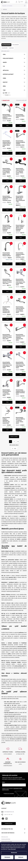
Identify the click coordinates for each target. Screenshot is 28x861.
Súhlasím (20, 857)
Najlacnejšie (15, 44)
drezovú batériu (11, 461)
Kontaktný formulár (8, 823)
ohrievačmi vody (17, 584)
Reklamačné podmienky (6, 841)
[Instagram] (6, 818)
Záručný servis (4, 836)
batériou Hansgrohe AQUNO (13, 662)
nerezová (14, 537)
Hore (15, 448)
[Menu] (26, 2)
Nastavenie (14, 852)
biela (8, 537)
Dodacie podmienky (5, 839)
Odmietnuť (7, 857)
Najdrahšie (4, 48)
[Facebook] (2, 818)
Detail (7, 125)
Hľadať (24, 5)
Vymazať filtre (6, 100)
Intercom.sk (8, 740)
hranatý (7, 95)
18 (18, 441)
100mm (6, 525)
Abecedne (11, 48)
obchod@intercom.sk (9, 811)
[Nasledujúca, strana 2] (14, 441)
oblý (7, 92)
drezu (25, 644)
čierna (5, 537)
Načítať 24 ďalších (14, 436)
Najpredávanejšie (6, 44)
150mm (25, 523)
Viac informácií (12, 849)
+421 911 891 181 (8, 814)
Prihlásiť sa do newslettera (9, 793)
